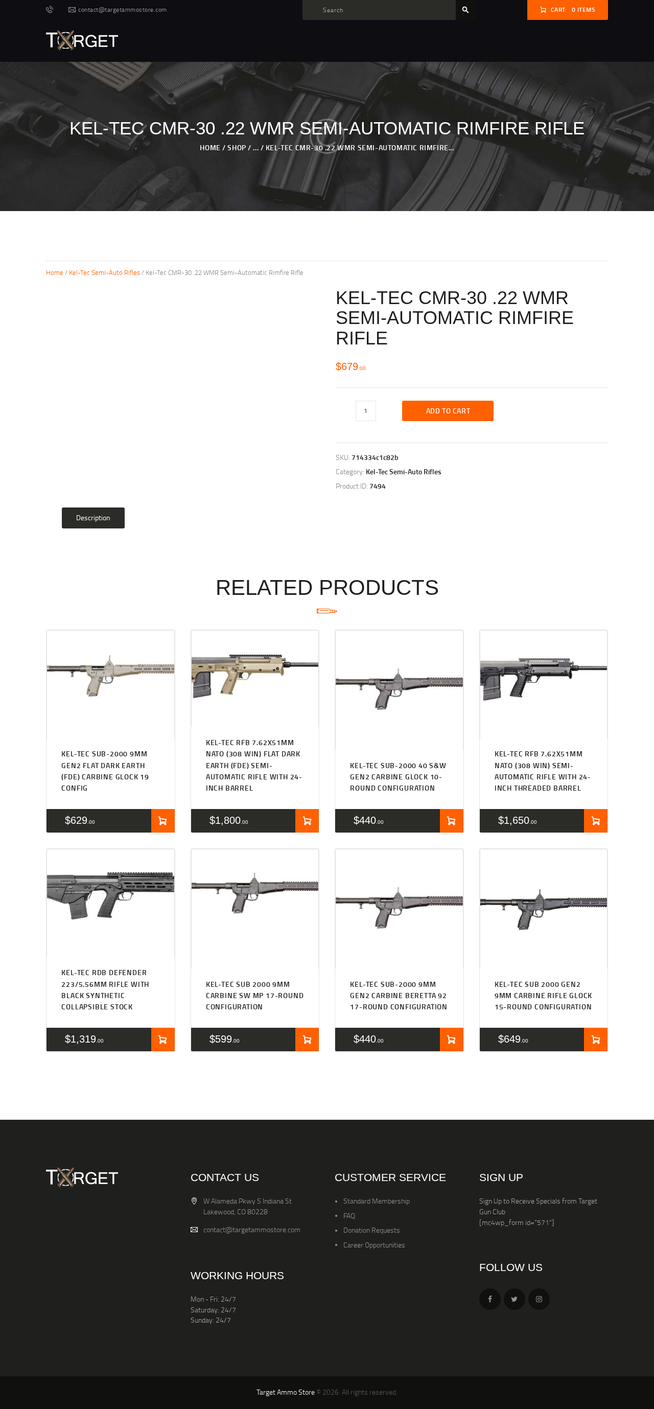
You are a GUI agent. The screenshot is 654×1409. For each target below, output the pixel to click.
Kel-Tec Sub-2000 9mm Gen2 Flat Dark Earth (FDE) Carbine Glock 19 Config (105, 771)
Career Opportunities (374, 1245)
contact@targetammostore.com (251, 1229)
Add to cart (448, 410)
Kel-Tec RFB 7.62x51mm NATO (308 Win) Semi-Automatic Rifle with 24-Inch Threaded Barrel (543, 771)
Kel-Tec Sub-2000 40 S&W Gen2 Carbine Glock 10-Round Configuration (398, 776)
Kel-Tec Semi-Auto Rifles (104, 272)
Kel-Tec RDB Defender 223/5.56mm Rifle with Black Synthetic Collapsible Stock (105, 989)
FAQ (349, 1215)
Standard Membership (376, 1201)
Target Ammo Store (285, 1392)
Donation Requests (371, 1230)
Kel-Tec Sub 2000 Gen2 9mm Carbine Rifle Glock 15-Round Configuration (543, 995)
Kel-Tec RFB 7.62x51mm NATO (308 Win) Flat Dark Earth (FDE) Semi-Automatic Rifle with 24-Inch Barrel (254, 765)
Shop (236, 147)
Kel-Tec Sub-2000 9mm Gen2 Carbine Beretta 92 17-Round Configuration (399, 995)
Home (210, 147)
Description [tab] (93, 517)
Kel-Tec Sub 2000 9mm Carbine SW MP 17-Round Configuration (255, 995)
